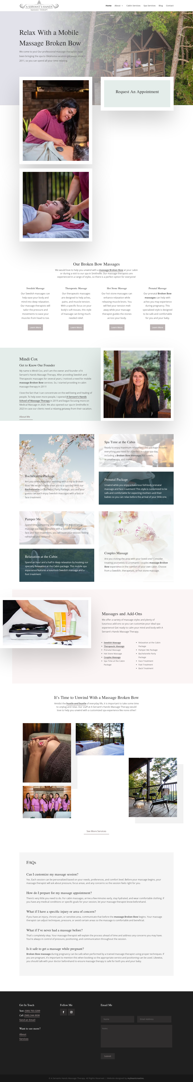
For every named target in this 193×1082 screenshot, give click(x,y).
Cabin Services (133, 6)
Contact (170, 6)
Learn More (35, 327)
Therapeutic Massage (114, 646)
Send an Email (27, 1019)
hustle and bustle (76, 703)
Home (108, 6)
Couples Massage (112, 657)
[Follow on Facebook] (63, 1012)
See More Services (96, 831)
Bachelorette (32, 489)
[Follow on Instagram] (71, 1012)
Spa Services (150, 6)
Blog (161, 6)
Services (23, 1038)
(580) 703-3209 (32, 1010)
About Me (24, 416)
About (118, 6)
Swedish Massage (112, 642)
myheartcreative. (135, 1078)
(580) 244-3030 (32, 1015)
